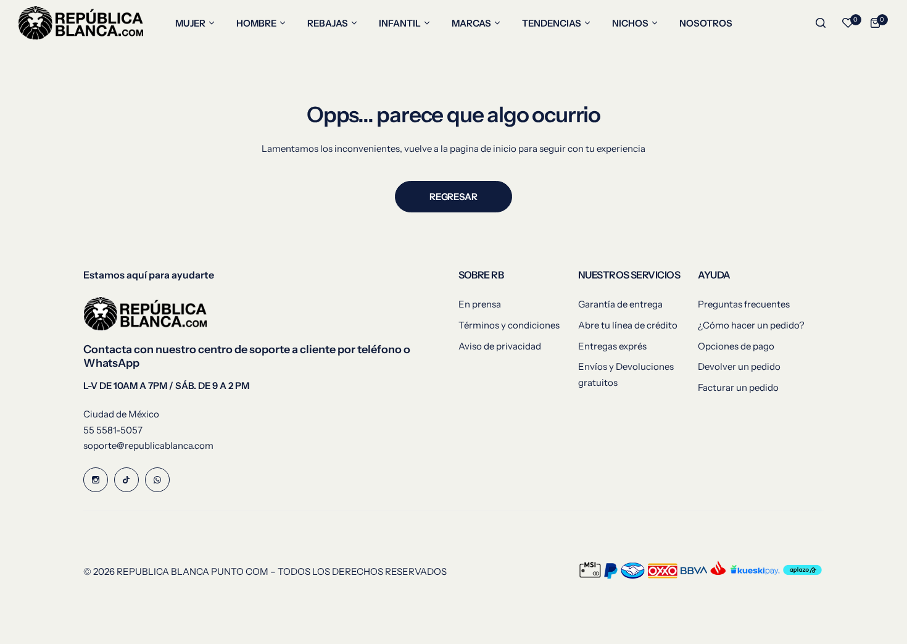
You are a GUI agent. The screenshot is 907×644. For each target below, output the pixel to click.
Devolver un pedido (739, 366)
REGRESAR (453, 197)
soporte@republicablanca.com (148, 445)
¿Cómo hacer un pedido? (751, 325)
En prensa (479, 304)
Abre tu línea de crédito (627, 325)
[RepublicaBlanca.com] (81, 23)
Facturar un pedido (738, 387)
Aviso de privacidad (499, 346)
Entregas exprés (612, 346)
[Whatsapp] (157, 479)
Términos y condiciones (509, 325)
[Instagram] (95, 479)
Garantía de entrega (620, 304)
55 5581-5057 (113, 430)
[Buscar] (820, 22)
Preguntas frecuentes (744, 304)
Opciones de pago (736, 346)
